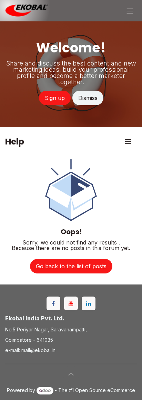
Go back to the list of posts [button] (71, 266)
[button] (71, 374)
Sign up (55, 97)
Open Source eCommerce (105, 390)
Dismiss (88, 97)
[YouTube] (71, 303)
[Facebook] (53, 303)
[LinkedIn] (88, 303)
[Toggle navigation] (130, 10)
